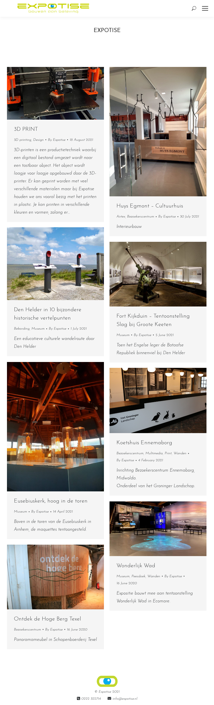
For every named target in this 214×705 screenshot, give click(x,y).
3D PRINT (26, 129)
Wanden (180, 453)
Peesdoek (138, 576)
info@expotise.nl (125, 699)
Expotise (107, 30)
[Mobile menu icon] (205, 8)
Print (168, 453)
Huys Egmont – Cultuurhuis (149, 206)
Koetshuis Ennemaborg (144, 443)
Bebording (22, 328)
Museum (38, 328)
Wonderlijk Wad (135, 566)
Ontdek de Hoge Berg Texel (47, 619)
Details (165, 131)
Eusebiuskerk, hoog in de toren (50, 501)
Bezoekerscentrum (140, 216)
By (56, 140)
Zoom (150, 131)
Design (38, 140)
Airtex (120, 216)
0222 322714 (91, 699)
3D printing (22, 140)
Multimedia (154, 453)
